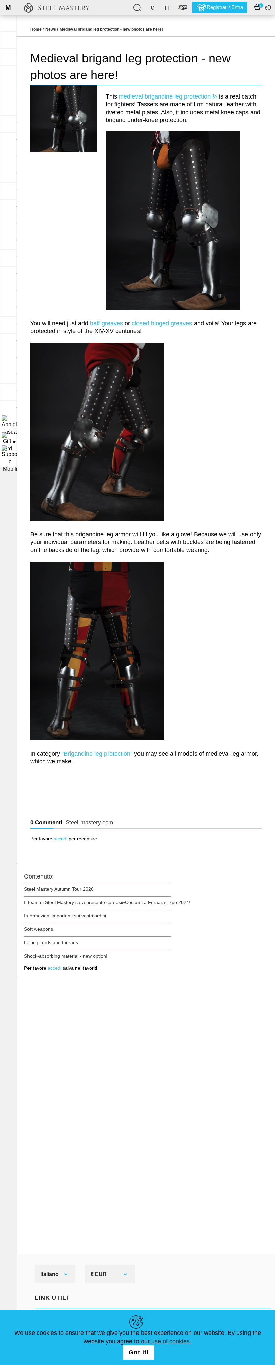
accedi (60, 838)
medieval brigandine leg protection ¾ (168, 96)
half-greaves (106, 323)
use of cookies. (171, 1341)
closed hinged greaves (162, 323)
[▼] (8, 425)
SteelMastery (56, 7)
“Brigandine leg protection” (97, 753)
